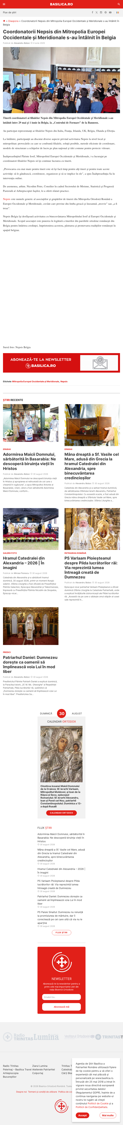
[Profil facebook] (92, 12)
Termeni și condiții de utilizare (42, 1091)
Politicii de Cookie (98, 1103)
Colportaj (37, 1073)
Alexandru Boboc (22, 43)
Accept (82, 1115)
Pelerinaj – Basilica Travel (17, 1069)
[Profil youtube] (110, 12)
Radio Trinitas (10, 1065)
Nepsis (6, 199)
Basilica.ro (61, 4)
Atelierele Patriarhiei (43, 1069)
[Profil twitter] (96, 12)
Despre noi (21, 1091)
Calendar (61, 721)
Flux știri (62, 932)
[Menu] (4, 4)
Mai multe (108, 1115)
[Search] (119, 4)
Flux (45, 827)
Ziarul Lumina (39, 1065)
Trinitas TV (68, 1065)
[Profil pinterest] (105, 12)
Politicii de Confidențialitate (91, 1107)
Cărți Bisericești (71, 1073)
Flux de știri (9, 12)
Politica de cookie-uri (68, 1091)
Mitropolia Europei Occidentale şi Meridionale (35, 381)
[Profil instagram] (101, 12)
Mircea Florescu (21, 573)
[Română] (118, 12)
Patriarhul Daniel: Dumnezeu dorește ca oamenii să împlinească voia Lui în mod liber (30, 664)
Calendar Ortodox (61, 813)
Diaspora (13, 20)
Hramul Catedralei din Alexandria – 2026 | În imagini (24, 563)
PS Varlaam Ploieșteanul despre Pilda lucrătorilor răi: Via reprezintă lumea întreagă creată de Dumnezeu (91, 567)
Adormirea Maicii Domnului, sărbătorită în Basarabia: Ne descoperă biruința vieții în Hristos (29, 461)
